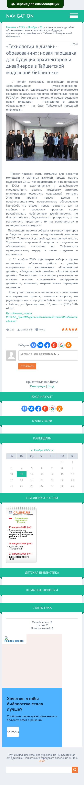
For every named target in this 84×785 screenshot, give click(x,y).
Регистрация (37, 386)
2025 (22, 27)
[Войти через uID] (33, 345)
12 (31, 474)
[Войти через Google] (61, 345)
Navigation (20, 16)
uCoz (42, 761)
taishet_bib (26, 329)
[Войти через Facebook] (47, 345)
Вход (51, 386)
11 (41, 27)
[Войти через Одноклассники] (68, 345)
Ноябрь (32, 27)
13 (42, 474)
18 (21, 480)
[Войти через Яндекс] (54, 345)
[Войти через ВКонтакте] (40, 345)
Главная (11, 27)
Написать (13, 732)
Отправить (27, 366)
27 (42, 486)
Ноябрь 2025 (42, 450)
